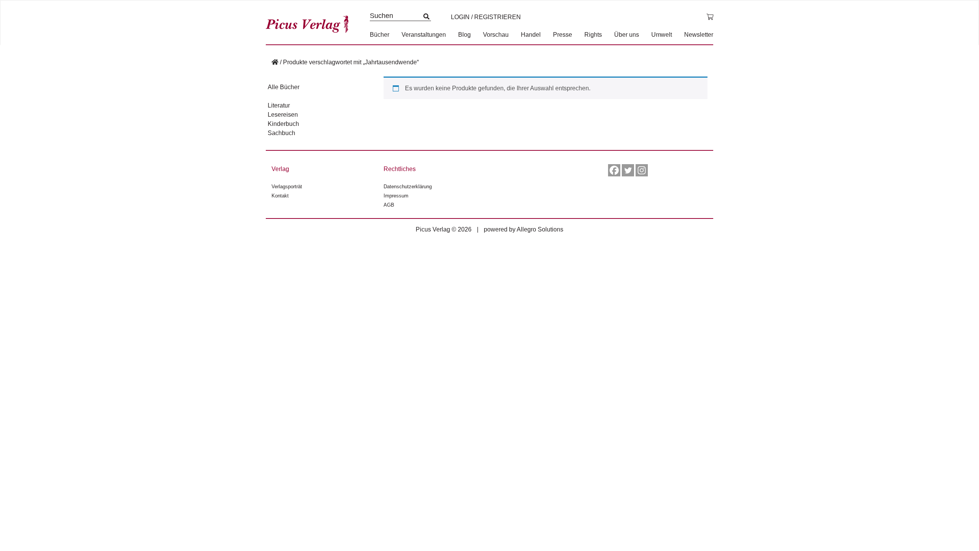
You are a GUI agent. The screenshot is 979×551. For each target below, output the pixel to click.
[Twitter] (628, 170)
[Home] (275, 62)
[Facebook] (614, 170)
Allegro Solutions (540, 229)
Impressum (396, 196)
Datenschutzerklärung (408, 186)
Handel (531, 34)
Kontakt (280, 196)
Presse (562, 34)
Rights (593, 34)
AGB (389, 205)
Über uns (626, 34)
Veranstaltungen (424, 34)
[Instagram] (642, 170)
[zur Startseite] (309, 22)
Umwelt (661, 34)
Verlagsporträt (287, 186)
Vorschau (496, 34)
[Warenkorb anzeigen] (709, 17)
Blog (464, 34)
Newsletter (698, 34)
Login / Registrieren (486, 17)
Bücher (379, 34)
